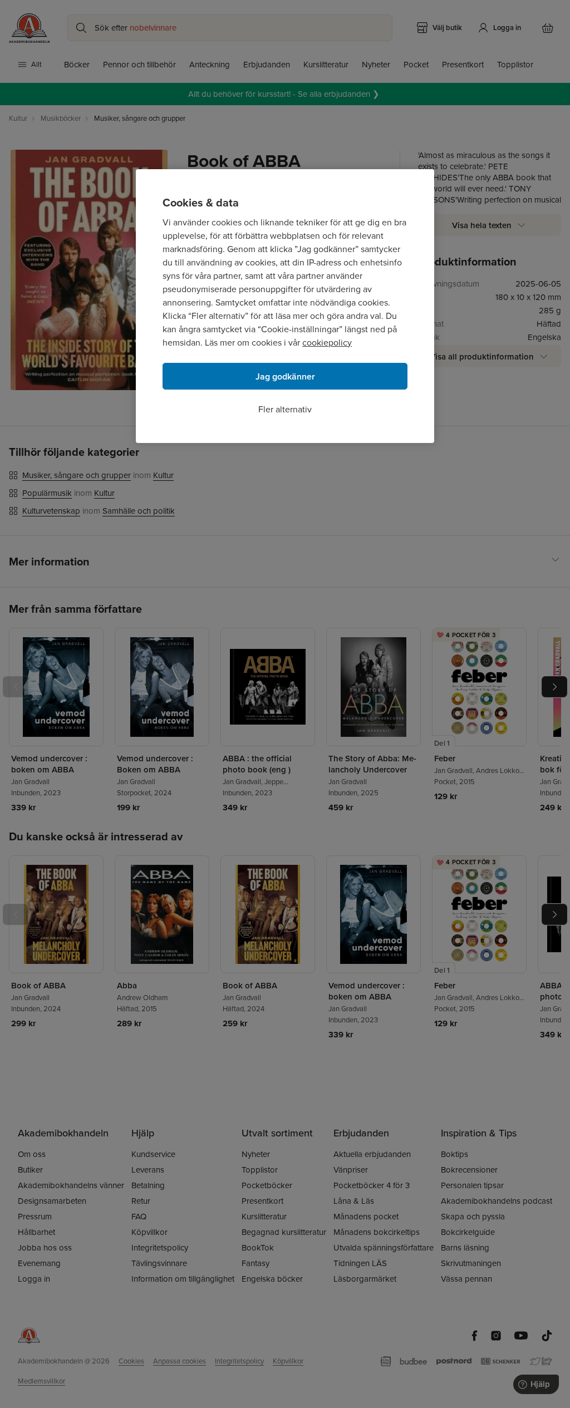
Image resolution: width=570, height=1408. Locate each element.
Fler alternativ (285, 409)
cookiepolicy (327, 342)
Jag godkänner (285, 376)
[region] (285, 306)
